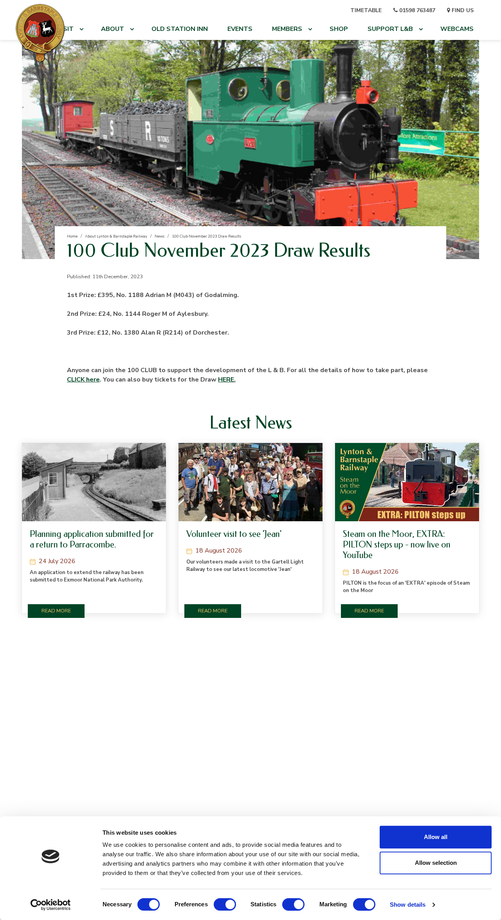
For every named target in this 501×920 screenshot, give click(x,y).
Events (239, 29)
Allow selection (436, 862)
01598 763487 (416, 10)
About (112, 29)
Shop (339, 29)
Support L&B (390, 29)
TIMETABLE (366, 10)
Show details (407, 904)
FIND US (462, 10)
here (83, 379)
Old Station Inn (179, 29)
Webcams (457, 29)
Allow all (435, 837)
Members (287, 29)
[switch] (225, 904)
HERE (226, 379)
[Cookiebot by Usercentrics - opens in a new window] (50, 905)
